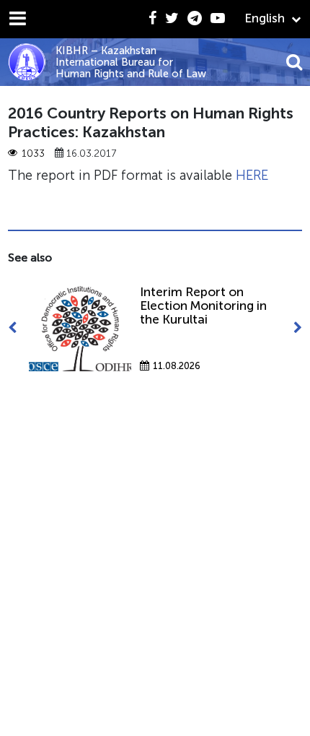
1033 (33, 153)
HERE (252, 175)
